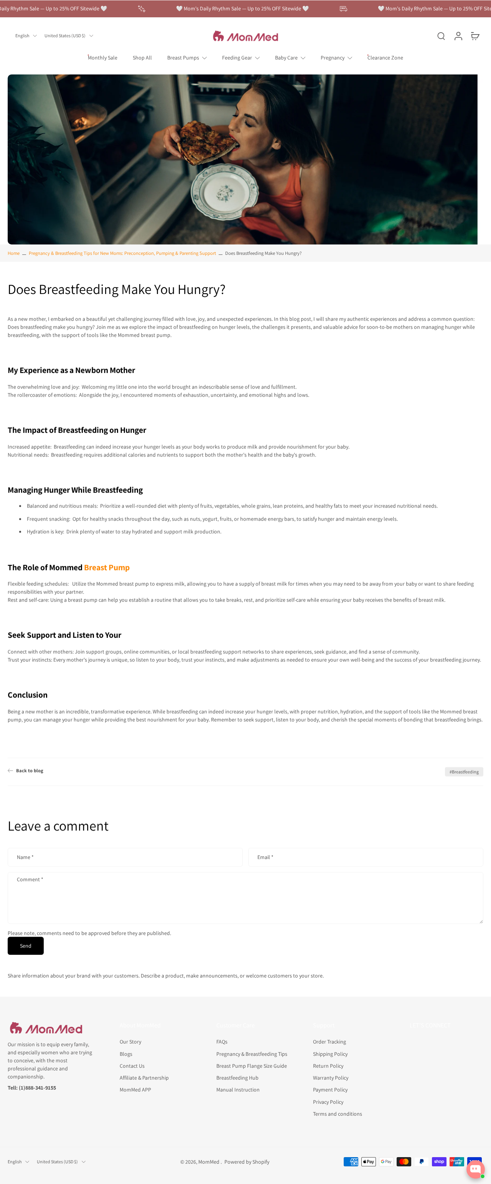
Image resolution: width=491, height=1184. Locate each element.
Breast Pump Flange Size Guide (251, 1065)
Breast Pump (107, 567)
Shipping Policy (330, 1053)
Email (265, 857)
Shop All (142, 57)
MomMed (209, 1161)
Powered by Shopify (246, 1161)
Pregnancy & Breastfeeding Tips (251, 1053)
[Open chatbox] (475, 1169)
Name (25, 857)
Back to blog (29, 770)
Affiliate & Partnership (144, 1077)
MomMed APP (135, 1089)
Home (14, 253)
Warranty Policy (330, 1077)
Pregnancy (332, 57)
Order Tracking (329, 1041)
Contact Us (132, 1065)
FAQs (221, 1041)
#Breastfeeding (464, 771)
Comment (30, 879)
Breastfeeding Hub (237, 1077)
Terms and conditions (337, 1113)
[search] (441, 35)
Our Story (130, 1041)
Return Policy (328, 1065)
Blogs (126, 1053)
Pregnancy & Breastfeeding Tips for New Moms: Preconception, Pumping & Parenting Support (122, 253)
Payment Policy (330, 1089)
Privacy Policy (328, 1101)
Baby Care (286, 57)
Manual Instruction (238, 1089)
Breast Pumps (183, 57)
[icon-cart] (474, 35)
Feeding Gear (237, 57)
